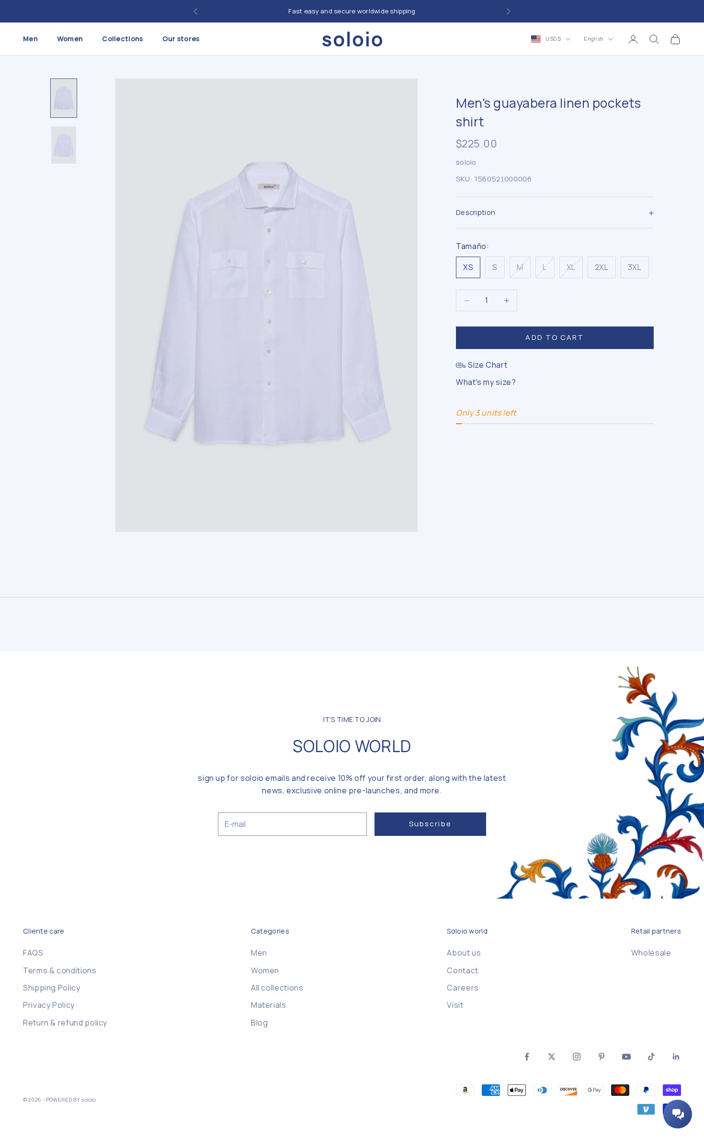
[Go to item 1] (63, 98)
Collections (122, 39)
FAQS (33, 952)
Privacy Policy (49, 1005)
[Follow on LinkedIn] (676, 1056)
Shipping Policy (51, 987)
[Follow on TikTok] (651, 1056)
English (593, 39)
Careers (462, 987)
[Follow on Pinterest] (601, 1056)
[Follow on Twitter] (551, 1056)
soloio (466, 162)
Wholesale (651, 952)
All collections (277, 987)
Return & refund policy (65, 1022)
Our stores (181, 39)
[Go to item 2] (63, 145)
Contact (462, 970)
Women (70, 39)
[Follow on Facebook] (527, 1056)
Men (30, 39)
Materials (268, 1005)
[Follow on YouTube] (626, 1056)
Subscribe (430, 824)
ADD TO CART (554, 338)
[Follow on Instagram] (576, 1056)
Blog (259, 1022)
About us (464, 952)
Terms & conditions (60, 970)
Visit (455, 1005)
